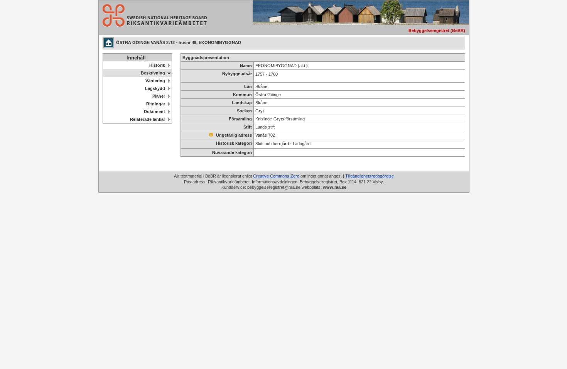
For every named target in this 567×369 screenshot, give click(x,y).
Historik (157, 65)
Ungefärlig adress (233, 135)
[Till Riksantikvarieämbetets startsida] (153, 25)
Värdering (155, 80)
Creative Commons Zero (276, 176)
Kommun (242, 94)
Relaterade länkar (147, 119)
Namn (246, 65)
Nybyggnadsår (237, 73)
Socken (244, 110)
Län (248, 86)
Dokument (154, 111)
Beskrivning (153, 73)
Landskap (242, 102)
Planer (158, 96)
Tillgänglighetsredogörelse (369, 176)
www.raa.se (334, 187)
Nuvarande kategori (232, 152)
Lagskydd (155, 88)
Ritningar (155, 104)
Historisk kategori (234, 143)
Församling (240, 119)
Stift (247, 127)
